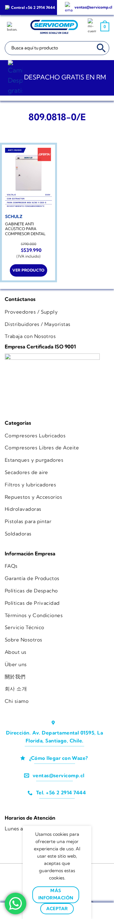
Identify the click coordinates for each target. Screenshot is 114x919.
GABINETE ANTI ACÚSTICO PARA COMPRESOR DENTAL (25, 229)
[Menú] (13, 27)
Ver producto (28, 270)
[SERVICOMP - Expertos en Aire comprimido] (54, 27)
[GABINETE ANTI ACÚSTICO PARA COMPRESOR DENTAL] (28, 179)
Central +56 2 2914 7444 (33, 7)
